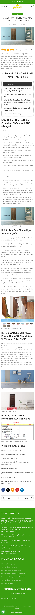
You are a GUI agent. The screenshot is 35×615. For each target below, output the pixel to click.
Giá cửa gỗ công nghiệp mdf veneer (12, 580)
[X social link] (14, 1)
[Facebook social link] (12, 1)
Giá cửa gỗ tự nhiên (7, 583)
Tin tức (20, 14)
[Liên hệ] (3, 612)
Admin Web (12, 24)
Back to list (17, 498)
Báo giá (15, 14)
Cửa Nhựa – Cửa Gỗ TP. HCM (16, 454)
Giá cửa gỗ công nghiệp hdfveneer (11, 570)
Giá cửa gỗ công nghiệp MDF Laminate (13, 573)
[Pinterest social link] (20, 1)
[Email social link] (17, 1)
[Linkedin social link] (22, 1)
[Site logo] (17, 6)
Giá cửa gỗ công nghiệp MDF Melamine (13, 577)
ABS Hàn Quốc (9, 233)
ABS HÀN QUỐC (17, 77)
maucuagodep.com (12, 458)
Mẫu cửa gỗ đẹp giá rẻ (8, 477)
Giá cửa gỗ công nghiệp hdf (9, 567)
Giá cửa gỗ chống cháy (8, 564)
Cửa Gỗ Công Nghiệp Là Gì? (10, 468)
